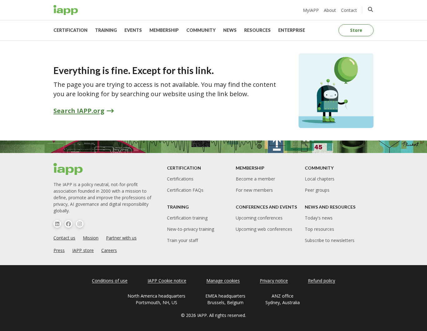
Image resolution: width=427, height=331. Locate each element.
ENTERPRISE (291, 30)
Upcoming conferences (259, 218)
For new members (254, 190)
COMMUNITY (201, 30)
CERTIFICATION (70, 30)
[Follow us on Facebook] (68, 223)
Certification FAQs (185, 190)
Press (59, 250)
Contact (349, 10)
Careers (109, 250)
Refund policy (321, 281)
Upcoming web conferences (264, 229)
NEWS (230, 30)
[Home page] (68, 169)
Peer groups (317, 190)
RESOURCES (257, 30)
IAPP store (83, 250)
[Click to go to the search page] (370, 9)
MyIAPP (311, 10)
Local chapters (319, 179)
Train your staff (182, 240)
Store (356, 30)
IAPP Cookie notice (167, 281)
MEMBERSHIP (164, 30)
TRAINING (106, 30)
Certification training (187, 218)
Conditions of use (110, 281)
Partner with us (121, 238)
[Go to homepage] (65, 10)
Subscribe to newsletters (329, 240)
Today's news (319, 218)
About (330, 10)
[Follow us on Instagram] (80, 223)
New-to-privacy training (190, 229)
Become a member (255, 179)
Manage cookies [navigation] (223, 281)
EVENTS (133, 30)
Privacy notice (274, 281)
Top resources (319, 229)
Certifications (180, 179)
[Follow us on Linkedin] (57, 223)
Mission (90, 238)
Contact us (64, 238)
